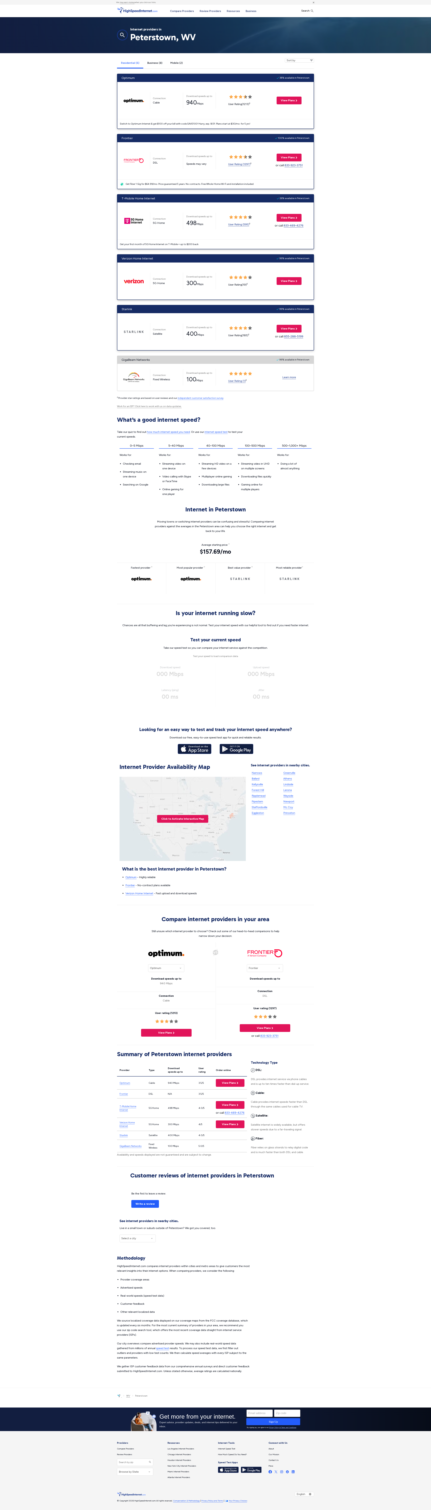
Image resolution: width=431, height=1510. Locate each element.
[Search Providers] (149, 1462)
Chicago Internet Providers (179, 1454)
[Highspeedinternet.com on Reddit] (287, 1472)
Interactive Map (182, 818)
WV (128, 1395)
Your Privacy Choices (238, 1501)
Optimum (131, 877)
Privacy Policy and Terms (212, 1501)
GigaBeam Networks (131, 1146)
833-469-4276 (293, 225)
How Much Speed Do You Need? (232, 1454)
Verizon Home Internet (139, 893)
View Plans (286, 100)
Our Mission (274, 1454)
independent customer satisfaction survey (200, 398)
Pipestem (257, 801)
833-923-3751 (294, 165)
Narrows (257, 772)
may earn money (127, 2)
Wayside (288, 795)
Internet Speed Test (226, 1449)
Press (271, 1466)
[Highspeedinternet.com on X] (276, 1472)
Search (305, 10)
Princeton (289, 812)
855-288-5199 (293, 336)
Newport (288, 801)
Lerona (287, 790)
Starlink (124, 1135)
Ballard (255, 778)
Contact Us (273, 1460)
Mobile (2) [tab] (176, 62)
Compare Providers (182, 11)
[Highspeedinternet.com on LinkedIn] (293, 1472)
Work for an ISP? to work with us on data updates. (149, 406)
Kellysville (257, 784)
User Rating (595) (238, 224)
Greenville (289, 772)
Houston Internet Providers (179, 1460)
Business (251, 11)
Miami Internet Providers (178, 1471)
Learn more (289, 377)
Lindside (288, 784)
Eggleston (258, 812)
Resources (233, 11)
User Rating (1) (237, 381)
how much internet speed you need (168, 431)
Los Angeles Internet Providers (181, 1449)
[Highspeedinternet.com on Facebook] (270, 1472)
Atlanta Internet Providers (179, 1477)
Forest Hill (258, 790)
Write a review (145, 1203)
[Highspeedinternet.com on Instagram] (281, 1472)
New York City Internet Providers (182, 1466)
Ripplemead (259, 795)
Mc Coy (288, 807)
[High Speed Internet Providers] (137, 10)
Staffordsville (259, 807)
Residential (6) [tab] (130, 62)
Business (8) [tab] (154, 62)
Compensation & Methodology (186, 1501)
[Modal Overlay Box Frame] (215, 1419)
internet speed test (216, 431)
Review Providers (210, 11)
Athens (287, 778)
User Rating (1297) (239, 164)
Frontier (130, 885)
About (271, 1449)
